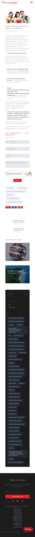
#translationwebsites (15, 444)
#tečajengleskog (13, 198)
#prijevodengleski (14, 386)
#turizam (11, 448)
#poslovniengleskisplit (15, 376)
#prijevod (21, 383)
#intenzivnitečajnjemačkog (16, 346)
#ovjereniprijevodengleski (16, 369)
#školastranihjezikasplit (16, 191)
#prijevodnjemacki (14, 397)
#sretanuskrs (13, 407)
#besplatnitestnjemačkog (16, 321)
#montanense (22, 188)
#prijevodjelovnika (14, 393)
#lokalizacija (12, 352)
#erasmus (10, 188)
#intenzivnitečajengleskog (16, 342)
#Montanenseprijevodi (15, 359)
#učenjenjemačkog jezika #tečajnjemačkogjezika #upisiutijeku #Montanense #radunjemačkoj (16, 453)
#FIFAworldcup (18, 335)
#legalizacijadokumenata (16, 349)
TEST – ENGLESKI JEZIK (12, 133)
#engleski (19, 324)
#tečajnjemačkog (14, 437)
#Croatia (11, 324)
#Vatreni (11, 459)
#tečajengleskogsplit (15, 434)
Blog (10, 305)
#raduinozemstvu (14, 403)
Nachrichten (12, 307)
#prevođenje (12, 383)
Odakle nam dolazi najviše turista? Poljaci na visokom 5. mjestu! (17, 273)
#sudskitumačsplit (14, 427)
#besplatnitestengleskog (16, 318)
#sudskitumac (13, 414)
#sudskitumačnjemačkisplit (16, 424)
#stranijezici (12, 410)
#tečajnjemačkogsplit (15, 202)
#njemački (11, 363)
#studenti (10, 195)
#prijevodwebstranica (15, 400)
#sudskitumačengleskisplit (16, 417)
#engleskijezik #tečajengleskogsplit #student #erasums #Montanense (15, 330)
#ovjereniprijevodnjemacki (16, 373)
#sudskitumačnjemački (15, 420)
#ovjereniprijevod (14, 366)
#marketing (22, 352)
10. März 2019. (11, 31)
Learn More (10, 254)
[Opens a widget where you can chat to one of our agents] (28, 531)
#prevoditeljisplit (14, 380)
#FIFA (10, 335)
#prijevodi (11, 390)
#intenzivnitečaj (13, 339)
